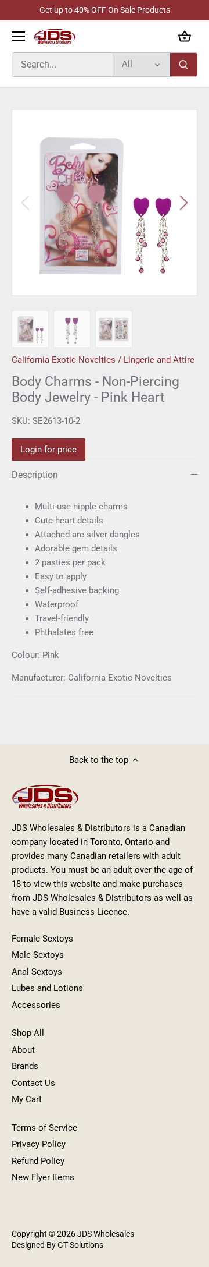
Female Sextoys (42, 938)
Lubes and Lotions (47, 988)
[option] (104, 202)
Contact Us (33, 1083)
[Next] (182, 202)
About (23, 1050)
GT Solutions (79, 1245)
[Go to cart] (185, 36)
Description (35, 474)
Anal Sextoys (37, 972)
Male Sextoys (38, 955)
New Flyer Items (43, 1177)
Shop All (28, 1033)
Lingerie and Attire (159, 360)
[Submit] (183, 64)
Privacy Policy (39, 1144)
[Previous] (26, 202)
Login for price (48, 449)
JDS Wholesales (105, 1233)
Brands (25, 1066)
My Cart (27, 1099)
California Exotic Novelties (64, 360)
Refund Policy (38, 1161)
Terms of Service (44, 1128)
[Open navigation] (18, 36)
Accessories (36, 1005)
